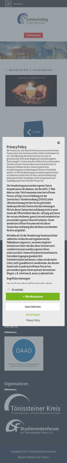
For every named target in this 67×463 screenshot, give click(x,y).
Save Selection (33, 306)
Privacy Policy (33, 320)
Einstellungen (33, 314)
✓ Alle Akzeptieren (33, 296)
